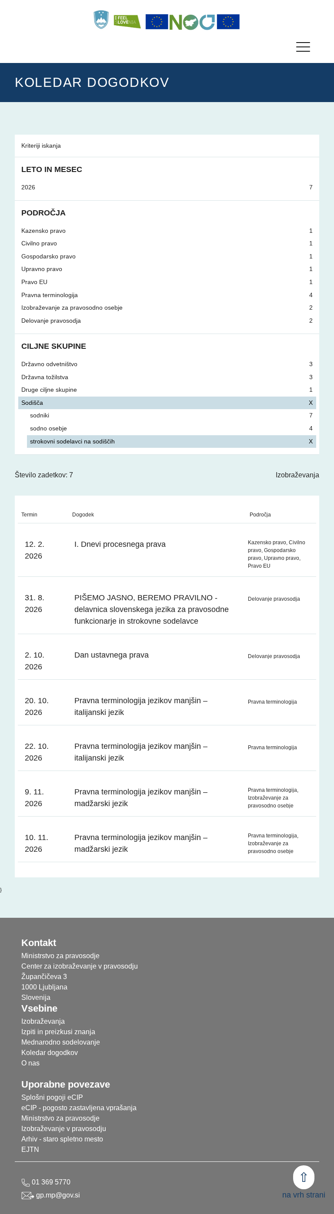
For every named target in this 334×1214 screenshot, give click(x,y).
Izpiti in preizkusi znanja (58, 1031)
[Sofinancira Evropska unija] (157, 21)
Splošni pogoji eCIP (52, 1097)
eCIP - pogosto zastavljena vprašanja (79, 1107)
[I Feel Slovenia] (127, 19)
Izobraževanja (297, 475)
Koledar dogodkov (49, 1052)
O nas (30, 1063)
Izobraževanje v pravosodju (63, 1128)
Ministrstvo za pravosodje (60, 1118)
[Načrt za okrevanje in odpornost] (193, 21)
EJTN (30, 1149)
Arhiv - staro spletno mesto (62, 1139)
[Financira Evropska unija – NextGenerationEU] (228, 21)
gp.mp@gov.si (57, 1195)
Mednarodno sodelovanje (60, 1042)
